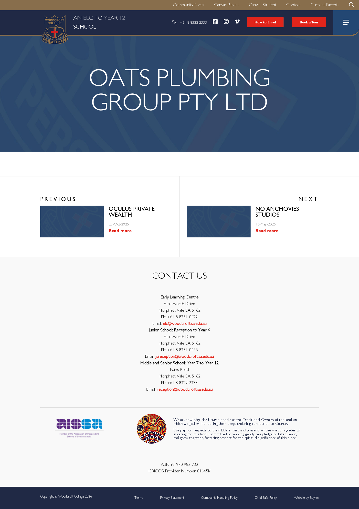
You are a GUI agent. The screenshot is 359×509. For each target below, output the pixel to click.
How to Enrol (265, 22)
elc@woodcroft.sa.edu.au (185, 323)
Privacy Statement (172, 497)
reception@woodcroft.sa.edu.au (185, 389)
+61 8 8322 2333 (193, 22)
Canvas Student (262, 5)
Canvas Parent (226, 5)
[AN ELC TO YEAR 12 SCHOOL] (21, 22)
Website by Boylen (306, 497)
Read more (120, 230)
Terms (138, 497)
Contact (293, 5)
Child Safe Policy (266, 497)
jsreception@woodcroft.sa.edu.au (185, 356)
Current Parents (324, 5)
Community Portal (188, 5)
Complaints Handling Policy (219, 497)
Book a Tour (309, 22)
